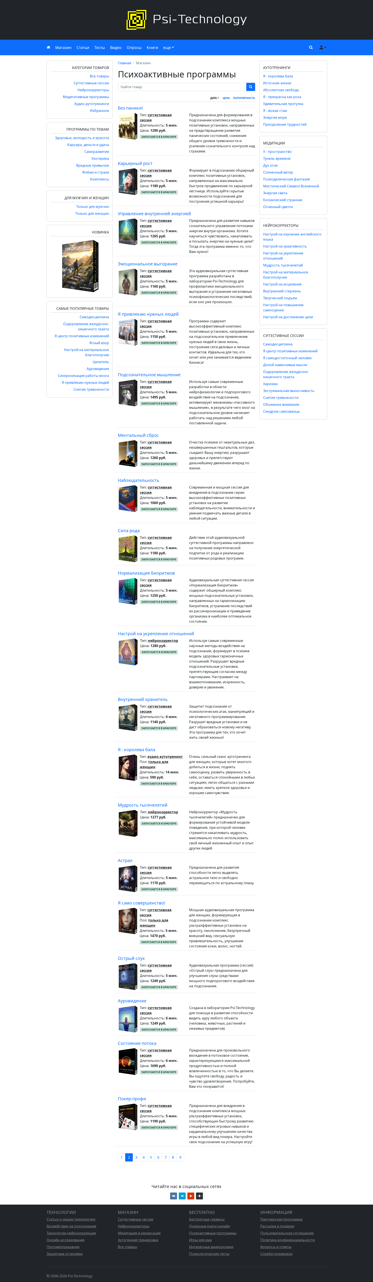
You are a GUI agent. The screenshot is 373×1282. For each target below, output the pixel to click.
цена (226, 98)
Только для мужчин (92, 206)
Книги (152, 47)
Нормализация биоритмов (146, 573)
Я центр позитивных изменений (82, 336)
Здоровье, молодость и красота (82, 137)
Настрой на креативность (285, 246)
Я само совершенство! (141, 903)
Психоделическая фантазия (286, 179)
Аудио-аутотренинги (91, 103)
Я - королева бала (136, 749)
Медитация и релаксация (139, 1233)
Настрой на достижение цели (288, 317)
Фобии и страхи (95, 172)
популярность (244, 98)
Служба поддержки (276, 1253)
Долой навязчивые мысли (285, 364)
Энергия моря (275, 117)
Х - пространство (277, 151)
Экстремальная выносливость (289, 390)
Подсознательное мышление (149, 375)
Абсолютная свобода (281, 90)
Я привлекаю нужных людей (85, 382)
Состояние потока (137, 1043)
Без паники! (130, 108)
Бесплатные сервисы (206, 1219)
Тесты (99, 47)
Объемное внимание (281, 404)
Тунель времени (277, 158)
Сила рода (129, 530)
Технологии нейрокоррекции (71, 1233)
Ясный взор (99, 342)
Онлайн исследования (65, 1240)
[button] (310, 47)
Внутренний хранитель (143, 699)
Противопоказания (63, 1246)
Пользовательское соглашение (287, 1233)
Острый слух (131, 958)
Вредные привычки (92, 165)
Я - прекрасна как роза (282, 96)
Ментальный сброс (138, 435)
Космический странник (282, 199)
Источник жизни (277, 83)
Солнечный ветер (278, 172)
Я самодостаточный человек (287, 358)
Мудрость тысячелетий (143, 805)
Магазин (63, 47)
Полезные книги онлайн (209, 1226)
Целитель (101, 361)
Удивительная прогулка (283, 103)
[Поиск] (250, 87)
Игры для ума (200, 1240)
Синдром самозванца (281, 411)
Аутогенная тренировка (138, 1240)
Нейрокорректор (163, 640)
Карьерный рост (135, 163)
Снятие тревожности (91, 389)
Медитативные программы (86, 96)
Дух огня (270, 165)
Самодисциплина (94, 317)
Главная (124, 63)
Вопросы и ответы (275, 1246)
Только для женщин (92, 213)
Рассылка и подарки (277, 1226)
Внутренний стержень (282, 291)
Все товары (99, 76)
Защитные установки (64, 1253)
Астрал (125, 860)
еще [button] (167, 47)
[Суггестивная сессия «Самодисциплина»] (79, 265)
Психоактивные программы (212, 1233)
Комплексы (99, 179)
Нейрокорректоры (93, 90)
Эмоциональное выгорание (147, 264)
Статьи (83, 47)
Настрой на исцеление (282, 284)
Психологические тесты (209, 1253)
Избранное (99, 110)
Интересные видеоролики (211, 1246)
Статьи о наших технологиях (71, 1219)
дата (213, 98)
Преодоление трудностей (285, 124)
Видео (116, 47)
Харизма (270, 383)
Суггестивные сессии (91, 83)
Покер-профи (132, 1099)
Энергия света (275, 193)
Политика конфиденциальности (287, 1240)
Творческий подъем (280, 298)
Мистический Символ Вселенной (291, 186)
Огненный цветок (278, 206)
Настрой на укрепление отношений (156, 633)
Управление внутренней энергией (154, 213)
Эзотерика (100, 158)
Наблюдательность (138, 480)
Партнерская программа (281, 1219)
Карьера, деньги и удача (88, 144)
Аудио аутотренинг (165, 756)
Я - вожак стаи (275, 110)
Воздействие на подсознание (71, 1226)
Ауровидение (98, 368)
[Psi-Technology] (186, 20)
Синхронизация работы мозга (83, 375)
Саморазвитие (96, 151)
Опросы (134, 47)
